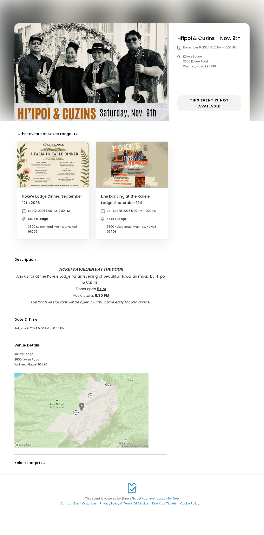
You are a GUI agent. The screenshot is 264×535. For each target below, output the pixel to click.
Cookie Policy (189, 503)
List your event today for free (158, 498)
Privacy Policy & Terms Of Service (124, 503)
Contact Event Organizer (78, 503)
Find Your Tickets (164, 503)
